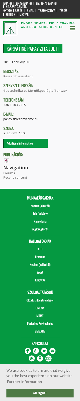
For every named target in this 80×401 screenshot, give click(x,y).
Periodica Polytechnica (40, 323)
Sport (40, 272)
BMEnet (40, 307)
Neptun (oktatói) (40, 205)
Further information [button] (24, 381)
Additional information (20, 143)
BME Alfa (40, 331)
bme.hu (7, 3)
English (10, 14)
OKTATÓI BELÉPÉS (12, 10)
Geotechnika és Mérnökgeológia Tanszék (35, 90)
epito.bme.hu (24, 3)
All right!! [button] (40, 393)
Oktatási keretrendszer (40, 300)
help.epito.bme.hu (16, 6)
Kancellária (40, 221)
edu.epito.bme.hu (46, 3)
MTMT (40, 315)
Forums (9, 173)
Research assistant (18, 76)
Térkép (63, 10)
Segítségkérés (40, 229)
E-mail (30, 10)
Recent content (15, 177)
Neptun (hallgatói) (40, 264)
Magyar (24, 14)
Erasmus (40, 256)
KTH (40, 248)
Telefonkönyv (46, 10)
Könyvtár (40, 280)
